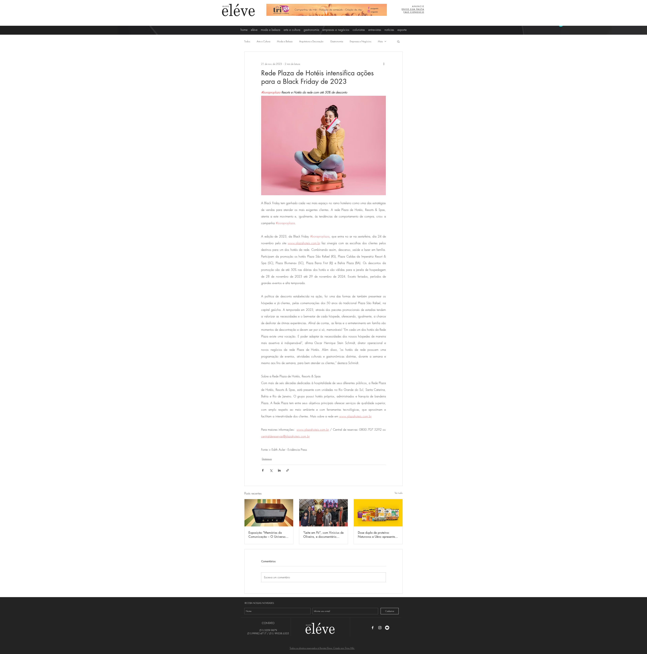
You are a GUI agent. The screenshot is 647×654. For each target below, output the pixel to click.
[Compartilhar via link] (287, 470)
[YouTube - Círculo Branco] (387, 628)
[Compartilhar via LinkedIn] (279, 470)
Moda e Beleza (284, 41)
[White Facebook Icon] (373, 628)
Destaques (267, 458)
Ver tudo (399, 492)
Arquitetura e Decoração (311, 41)
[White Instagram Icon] (380, 628)
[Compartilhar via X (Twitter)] (271, 470)
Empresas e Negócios (360, 41)
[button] (398, 41)
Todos (247, 41)
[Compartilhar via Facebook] (262, 470)
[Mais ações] (384, 64)
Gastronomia (336, 41)
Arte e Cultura (263, 41)
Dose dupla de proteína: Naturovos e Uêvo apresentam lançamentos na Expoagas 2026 (377, 534)
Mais (380, 41)
